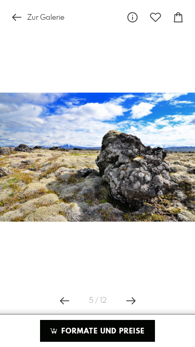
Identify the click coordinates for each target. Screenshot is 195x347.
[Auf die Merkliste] (155, 17)
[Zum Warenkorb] (178, 17)
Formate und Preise (102, 331)
